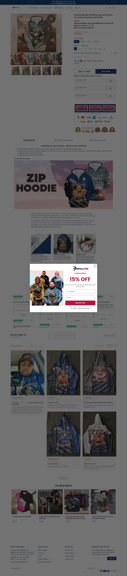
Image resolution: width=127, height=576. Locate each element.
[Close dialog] (95, 266)
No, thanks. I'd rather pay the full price (80, 308)
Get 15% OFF (80, 303)
